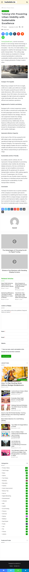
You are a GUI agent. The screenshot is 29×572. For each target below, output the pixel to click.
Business (4, 480)
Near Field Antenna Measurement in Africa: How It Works (7, 285)
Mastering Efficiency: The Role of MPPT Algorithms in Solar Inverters (7, 295)
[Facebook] (2, 209)
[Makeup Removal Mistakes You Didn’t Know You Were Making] (5, 407)
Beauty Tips (5, 490)
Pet (3, 529)
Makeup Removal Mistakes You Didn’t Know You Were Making (19, 407)
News (3, 473)
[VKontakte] (21, 209)
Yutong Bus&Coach (6, 41)
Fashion (4, 485)
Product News (10, 7)
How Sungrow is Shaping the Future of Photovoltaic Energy (21, 286)
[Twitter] (6, 209)
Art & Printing (5, 508)
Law (3, 526)
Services (4, 513)
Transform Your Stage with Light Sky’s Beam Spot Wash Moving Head (21, 295)
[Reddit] (18, 209)
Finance (4, 511)
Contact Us (16, 566)
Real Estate (5, 521)
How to (4, 493)
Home (4, 7)
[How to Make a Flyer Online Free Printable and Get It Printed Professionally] (5, 434)
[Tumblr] (12, 209)
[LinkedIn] (9, 209)
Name (3, 331)
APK (3, 503)
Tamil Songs (5, 470)
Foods (3, 524)
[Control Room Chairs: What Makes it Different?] (5, 393)
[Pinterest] (15, 209)
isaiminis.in (18, 563)
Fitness (4, 531)
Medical (4, 518)
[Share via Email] (24, 209)
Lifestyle (4, 501)
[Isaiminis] (10, 2)
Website (3, 343)
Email (3, 337)
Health (4, 506)
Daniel (5, 27)
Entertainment (6, 498)
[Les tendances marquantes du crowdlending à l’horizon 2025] (5, 443)
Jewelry (4, 534)
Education (4, 483)
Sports (4, 475)
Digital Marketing (6, 496)
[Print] (2, 212)
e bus (26, 48)
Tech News (5, 478)
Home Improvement (7, 488)
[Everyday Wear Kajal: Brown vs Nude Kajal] (5, 400)
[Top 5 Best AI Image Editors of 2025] (5, 427)
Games (4, 516)
